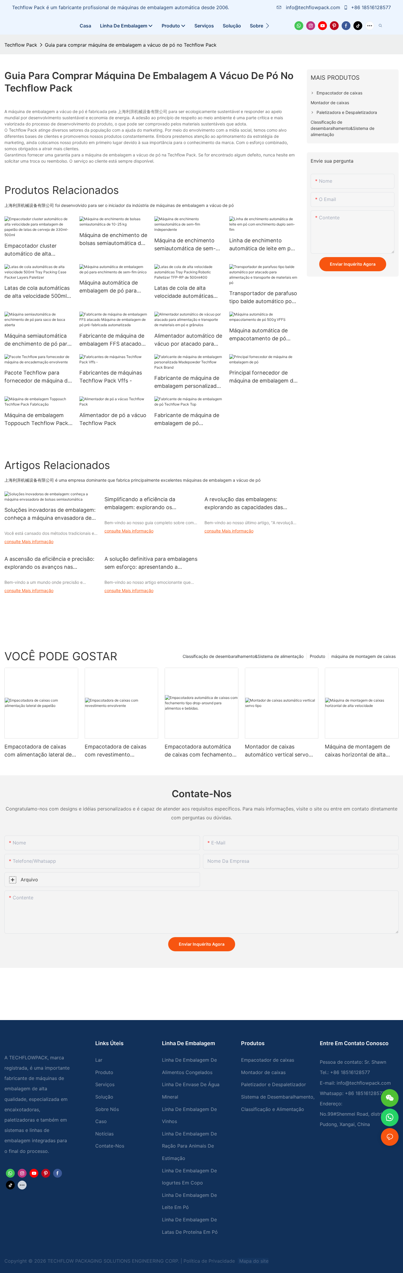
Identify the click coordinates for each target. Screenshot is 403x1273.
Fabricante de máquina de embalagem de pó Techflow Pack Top (186, 419)
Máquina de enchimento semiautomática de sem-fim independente (185, 244)
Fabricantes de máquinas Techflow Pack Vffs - (110, 377)
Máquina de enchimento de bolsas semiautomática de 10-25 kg (113, 239)
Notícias (104, 1134)
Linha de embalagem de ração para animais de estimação (189, 1146)
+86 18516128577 (370, 7)
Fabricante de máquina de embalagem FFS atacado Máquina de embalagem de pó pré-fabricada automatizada (112, 340)
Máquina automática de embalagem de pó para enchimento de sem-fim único (109, 287)
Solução (104, 1097)
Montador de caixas (263, 1072)
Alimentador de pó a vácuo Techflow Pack (112, 419)
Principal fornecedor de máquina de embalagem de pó (262, 377)
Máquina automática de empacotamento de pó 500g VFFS (258, 334)
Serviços (104, 1084)
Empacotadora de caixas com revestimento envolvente (115, 751)
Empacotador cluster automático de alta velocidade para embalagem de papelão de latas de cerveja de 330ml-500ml (37, 250)
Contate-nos (109, 1146)
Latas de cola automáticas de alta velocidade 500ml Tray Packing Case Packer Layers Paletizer (37, 292)
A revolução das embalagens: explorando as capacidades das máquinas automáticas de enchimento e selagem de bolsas (245, 503)
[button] (267, 25)
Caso (101, 1121)
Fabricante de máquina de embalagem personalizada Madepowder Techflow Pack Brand (186, 382)
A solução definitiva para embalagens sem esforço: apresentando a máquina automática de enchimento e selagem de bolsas (150, 563)
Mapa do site (253, 1261)
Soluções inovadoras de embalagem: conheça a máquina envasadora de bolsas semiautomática (50, 514)
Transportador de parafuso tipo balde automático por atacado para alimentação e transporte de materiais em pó (263, 297)
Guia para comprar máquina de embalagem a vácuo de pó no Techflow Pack (131, 45)
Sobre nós (107, 1109)
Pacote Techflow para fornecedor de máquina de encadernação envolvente (37, 377)
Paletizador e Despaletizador (273, 1084)
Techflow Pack (20, 45)
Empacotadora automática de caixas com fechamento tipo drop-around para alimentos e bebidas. (198, 751)
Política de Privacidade (210, 1261)
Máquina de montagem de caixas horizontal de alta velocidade (357, 751)
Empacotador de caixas (267, 1060)
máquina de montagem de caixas (363, 656)
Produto (317, 656)
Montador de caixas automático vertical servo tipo (277, 751)
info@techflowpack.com (313, 7)
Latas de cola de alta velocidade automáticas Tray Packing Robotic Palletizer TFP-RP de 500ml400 (183, 292)
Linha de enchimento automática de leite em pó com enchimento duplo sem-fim (261, 244)
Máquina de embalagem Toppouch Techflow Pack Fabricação (36, 419)
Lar (98, 1060)
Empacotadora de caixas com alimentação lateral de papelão (38, 751)
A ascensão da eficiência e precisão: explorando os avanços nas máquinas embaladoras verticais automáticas (49, 563)
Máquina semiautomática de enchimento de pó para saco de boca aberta (37, 340)
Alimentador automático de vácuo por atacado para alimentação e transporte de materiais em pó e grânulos (188, 340)
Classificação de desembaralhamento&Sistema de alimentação (243, 656)
